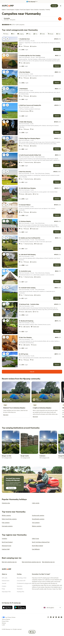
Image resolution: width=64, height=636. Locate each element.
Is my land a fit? (21, 580)
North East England (25, 9)
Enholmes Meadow (19, 408)
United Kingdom (10, 9)
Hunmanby (42, 9)
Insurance (19, 586)
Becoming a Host (21, 578)
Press (3, 589)
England (17, 9)
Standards (19, 589)
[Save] (4, 38)
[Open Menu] (60, 5)
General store (5, 580)
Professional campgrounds (24, 583)
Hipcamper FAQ (6, 591)
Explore (4, 9)
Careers (4, 586)
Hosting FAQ (20, 591)
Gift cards (4, 578)
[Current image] (7, 50)
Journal (4, 583)
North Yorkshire (34, 9)
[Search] (59, 18)
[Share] (7, 38)
